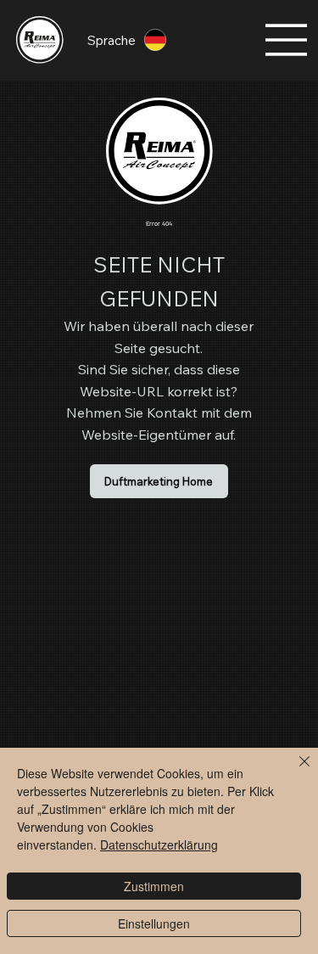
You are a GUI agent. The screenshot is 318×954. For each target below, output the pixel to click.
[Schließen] (294, 771)
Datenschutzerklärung (159, 844)
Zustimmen (154, 886)
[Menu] (286, 40)
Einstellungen (154, 923)
